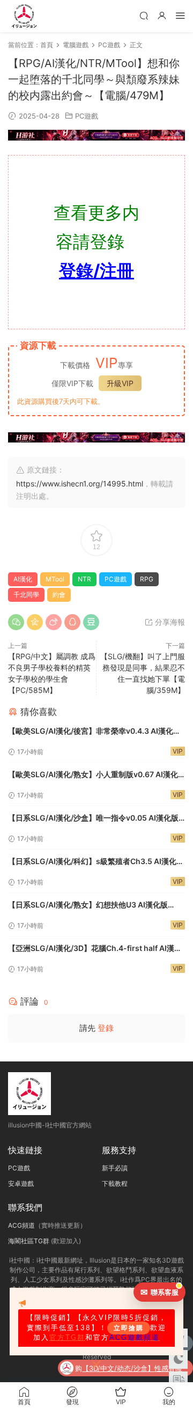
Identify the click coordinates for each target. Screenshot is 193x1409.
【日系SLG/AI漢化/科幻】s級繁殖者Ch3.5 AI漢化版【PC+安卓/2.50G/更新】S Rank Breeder (96, 862)
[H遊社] (96, 135)
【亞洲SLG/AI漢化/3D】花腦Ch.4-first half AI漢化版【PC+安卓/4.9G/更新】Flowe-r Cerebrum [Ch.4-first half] (95, 949)
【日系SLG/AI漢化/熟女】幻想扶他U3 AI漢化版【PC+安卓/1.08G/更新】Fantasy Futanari (88, 905)
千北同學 (26, 595)
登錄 (106, 1028)
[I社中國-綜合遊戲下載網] (24, 16)
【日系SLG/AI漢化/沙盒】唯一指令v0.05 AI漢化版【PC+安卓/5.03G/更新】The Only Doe (93, 818)
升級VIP (120, 383)
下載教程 (115, 1183)
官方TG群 (67, 1337)
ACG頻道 (21, 1225)
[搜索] (144, 15)
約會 (59, 595)
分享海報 (169, 621)
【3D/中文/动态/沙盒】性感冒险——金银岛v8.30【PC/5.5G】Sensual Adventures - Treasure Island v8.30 (134, 1369)
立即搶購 (129, 1328)
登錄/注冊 (96, 270)
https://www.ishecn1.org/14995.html (79, 483)
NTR (84, 579)
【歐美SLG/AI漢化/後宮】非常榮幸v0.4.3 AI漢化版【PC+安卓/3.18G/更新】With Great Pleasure (94, 731)
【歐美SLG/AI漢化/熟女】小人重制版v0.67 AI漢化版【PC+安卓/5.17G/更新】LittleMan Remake (93, 775)
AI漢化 (22, 579)
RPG (146, 579)
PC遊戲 (86, 116)
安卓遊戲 (21, 1183)
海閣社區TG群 (28, 1241)
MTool (55, 579)
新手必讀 (115, 1168)
